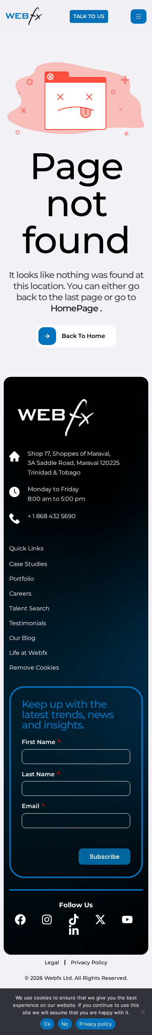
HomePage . (76, 308)
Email (31, 806)
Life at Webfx (28, 652)
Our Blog (22, 638)
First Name (39, 742)
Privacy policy (95, 1024)
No (65, 1024)
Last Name (39, 774)
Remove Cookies (34, 667)
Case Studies (28, 563)
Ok (47, 1024)
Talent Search (29, 608)
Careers (20, 593)
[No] (142, 1011)
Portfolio (21, 578)
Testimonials (27, 623)
